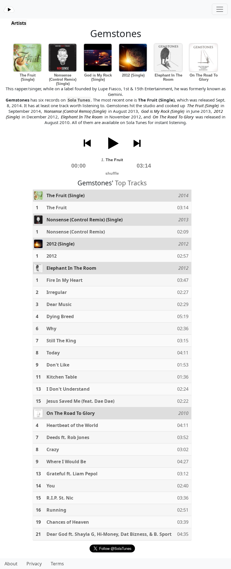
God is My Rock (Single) (98, 77)
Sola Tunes (79, 100)
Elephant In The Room (168, 77)
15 (38, 401)
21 (38, 534)
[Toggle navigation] (220, 9)
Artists (18, 23)
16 (38, 510)
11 (38, 377)
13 (38, 389)
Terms (57, 564)
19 (38, 522)
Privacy (34, 564)
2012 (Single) (133, 75)
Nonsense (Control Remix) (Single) (62, 79)
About (11, 564)
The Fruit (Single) (27, 77)
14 (38, 486)
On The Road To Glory (204, 77)
